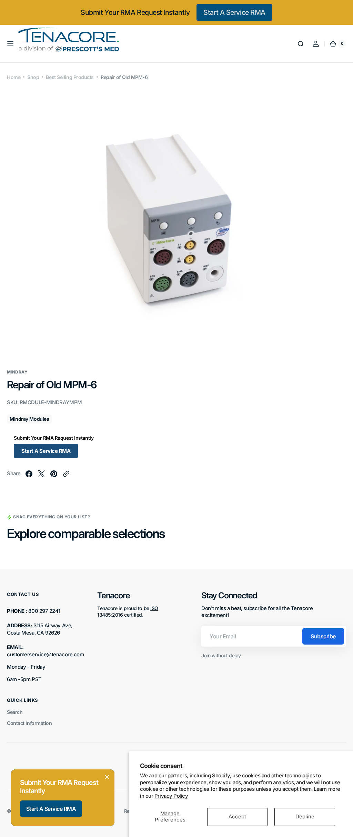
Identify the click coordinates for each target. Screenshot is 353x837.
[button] (10, 43)
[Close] (106, 777)
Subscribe (323, 636)
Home (13, 77)
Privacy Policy (171, 796)
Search (14, 712)
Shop (33, 77)
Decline (304, 817)
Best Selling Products (70, 77)
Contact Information (29, 723)
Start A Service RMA (234, 12)
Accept (237, 817)
